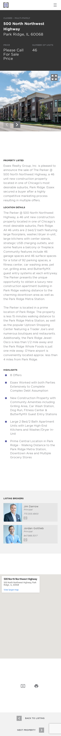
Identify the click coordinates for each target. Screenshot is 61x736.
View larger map (11, 590)
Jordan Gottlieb (34, 528)
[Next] (17, 124)
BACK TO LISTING (35, 718)
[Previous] (6, 124)
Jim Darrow (31, 506)
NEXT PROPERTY (26, 730)
